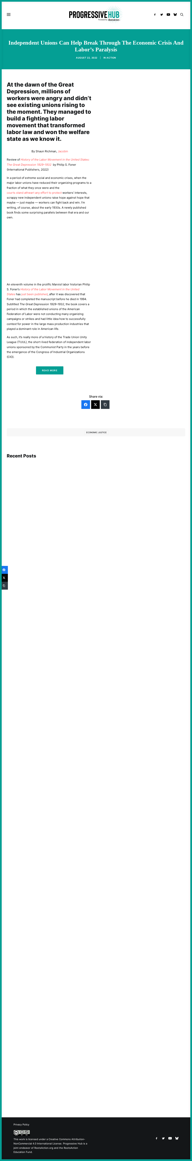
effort (44, 192)
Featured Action (24, 930)
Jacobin (63, 151)
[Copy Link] (105, 404)
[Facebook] (85, 404)
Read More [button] (49, 370)
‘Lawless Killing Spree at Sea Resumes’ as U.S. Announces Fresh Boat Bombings (65, 775)
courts (11, 192)
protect (57, 192)
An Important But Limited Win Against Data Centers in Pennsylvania (57, 608)
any (37, 192)
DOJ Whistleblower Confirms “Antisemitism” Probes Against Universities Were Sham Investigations (78, 1084)
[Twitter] (95, 404)
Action (111, 57)
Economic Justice (96, 432)
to (50, 192)
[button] (155, 14)
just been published (34, 294)
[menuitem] (155, 14)
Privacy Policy (21, 1124)
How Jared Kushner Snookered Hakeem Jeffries (44, 935)
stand (19, 192)
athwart (29, 192)
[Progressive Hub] (96, 14)
